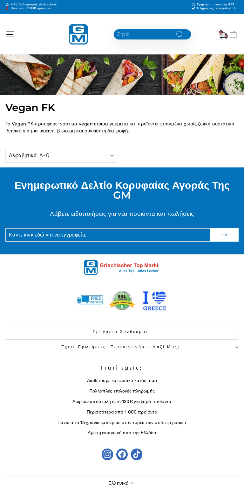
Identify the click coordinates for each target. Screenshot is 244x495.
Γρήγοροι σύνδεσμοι (120, 331)
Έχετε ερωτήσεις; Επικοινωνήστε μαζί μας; (120, 347)
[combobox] (152, 34)
